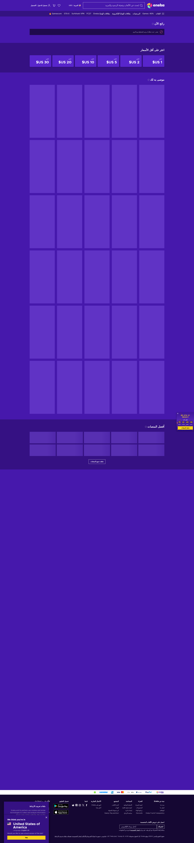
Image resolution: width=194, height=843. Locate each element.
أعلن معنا (98, 807)
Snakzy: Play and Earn (112, 813)
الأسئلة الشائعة (128, 805)
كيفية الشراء (138, 805)
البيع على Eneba (96, 805)
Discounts (139, 813)
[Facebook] (86, 805)
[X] (83, 805)
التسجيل (33, 5)
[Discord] (76, 805)
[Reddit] (73, 805)
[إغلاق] (46, 817)
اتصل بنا (162, 807)
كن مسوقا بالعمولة (113, 810)
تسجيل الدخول (42, 5)
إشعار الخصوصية (135, 830)
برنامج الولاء (139, 810)
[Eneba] (155, 5)
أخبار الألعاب (115, 805)
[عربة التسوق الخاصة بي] (54, 5)
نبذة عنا (162, 805)
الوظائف (162, 810)
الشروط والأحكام (87, 836)
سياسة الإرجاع (128, 813)
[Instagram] (80, 805)
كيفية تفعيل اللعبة (127, 807)
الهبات (117, 807)
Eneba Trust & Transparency (155, 813)
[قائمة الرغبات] (59, 5)
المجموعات (139, 807)
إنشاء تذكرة (129, 810)
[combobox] (113, 5)
